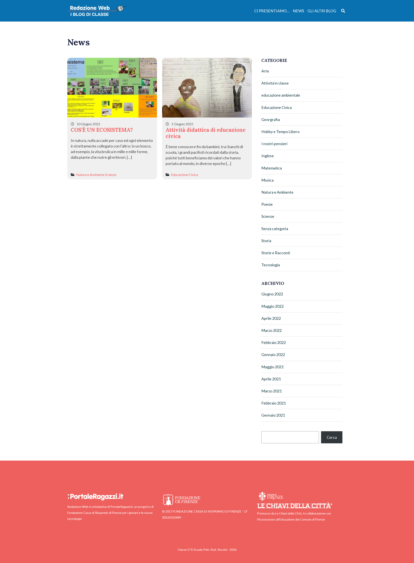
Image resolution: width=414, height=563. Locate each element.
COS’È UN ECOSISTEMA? (102, 130)
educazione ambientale (280, 95)
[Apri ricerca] (343, 10)
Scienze (110, 175)
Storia (266, 240)
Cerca (332, 437)
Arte (265, 71)
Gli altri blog (321, 10)
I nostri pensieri (274, 143)
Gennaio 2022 (273, 354)
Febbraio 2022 (273, 342)
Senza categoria (274, 228)
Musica (267, 180)
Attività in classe (275, 83)
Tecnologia (270, 264)
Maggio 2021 (272, 366)
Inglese (267, 155)
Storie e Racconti (275, 252)
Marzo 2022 (271, 330)
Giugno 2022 (272, 294)
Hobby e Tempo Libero (280, 131)
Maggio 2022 (272, 306)
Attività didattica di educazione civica (205, 133)
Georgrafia (270, 119)
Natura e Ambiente (90, 175)
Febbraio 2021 (273, 403)
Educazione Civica (184, 175)
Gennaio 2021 (273, 415)
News (298, 10)
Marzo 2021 (271, 391)
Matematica (271, 168)
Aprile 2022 (271, 318)
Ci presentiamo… (271, 10)
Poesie (267, 204)
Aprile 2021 (271, 378)
